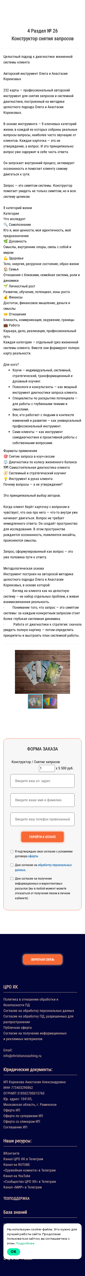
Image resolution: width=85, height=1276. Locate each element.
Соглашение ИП (15, 1127)
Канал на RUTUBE (16, 1164)
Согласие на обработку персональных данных (38, 1010)
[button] (77, 671)
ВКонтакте (11, 1153)
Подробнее (25, 1243)
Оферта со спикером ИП (21, 1121)
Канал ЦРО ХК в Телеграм (23, 1159)
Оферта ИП (11, 1110)
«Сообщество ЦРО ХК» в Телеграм (29, 1181)
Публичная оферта (17, 1027)
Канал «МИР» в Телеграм (22, 1187)
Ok (14, 1251)
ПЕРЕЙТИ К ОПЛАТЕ (42, 837)
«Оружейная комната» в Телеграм (29, 1170)
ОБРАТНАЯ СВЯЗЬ (42, 959)
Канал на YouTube (16, 1176)
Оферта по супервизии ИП (23, 1116)
